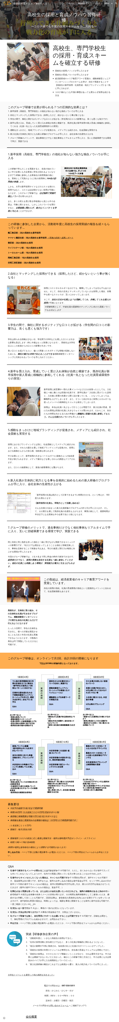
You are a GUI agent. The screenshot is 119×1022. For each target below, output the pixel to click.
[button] (116, 3)
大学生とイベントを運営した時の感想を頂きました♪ (31, 974)
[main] (64, 20)
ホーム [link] (71, 3)
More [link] (106, 3)
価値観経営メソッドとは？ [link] (89, 3)
